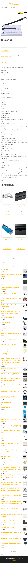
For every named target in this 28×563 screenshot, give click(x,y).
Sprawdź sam (5, 50)
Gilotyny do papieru (14, 55)
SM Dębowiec (14, 4)
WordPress (16, 558)
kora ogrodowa (9, 56)
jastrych (5, 56)
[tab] (6, 63)
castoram (2, 56)
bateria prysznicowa (22, 55)
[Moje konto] (17, 13)
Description (5, 63)
